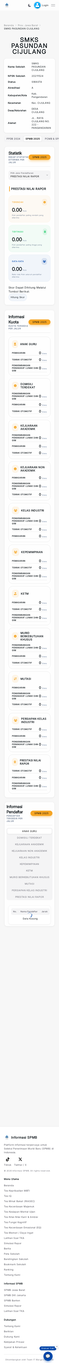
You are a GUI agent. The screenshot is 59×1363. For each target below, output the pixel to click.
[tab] (13, 138)
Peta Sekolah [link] (12, 1253)
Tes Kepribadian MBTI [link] (17, 1190)
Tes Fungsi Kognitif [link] (15, 1222)
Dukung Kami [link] (12, 1336)
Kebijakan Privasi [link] (14, 1341)
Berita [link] (7, 1248)
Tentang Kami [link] (12, 1274)
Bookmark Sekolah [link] (15, 1264)
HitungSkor (18, 297)
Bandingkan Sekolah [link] (16, 1259)
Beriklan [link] (8, 1331)
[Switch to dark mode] (29, 5)
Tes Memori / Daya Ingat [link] (18, 1232)
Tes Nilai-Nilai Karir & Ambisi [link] (21, 1217)
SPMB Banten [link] (12, 1300)
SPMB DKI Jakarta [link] (15, 1295)
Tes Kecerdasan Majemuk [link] (19, 1206)
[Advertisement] (29, 943)
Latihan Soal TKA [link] (14, 1238)
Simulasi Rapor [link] (12, 1243)
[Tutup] (57, 1346)
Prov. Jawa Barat (28, 25)
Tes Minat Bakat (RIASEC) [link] (19, 1201)
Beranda (9, 25)
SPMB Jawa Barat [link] (14, 1290)
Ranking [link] (9, 1269)
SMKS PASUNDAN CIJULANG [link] (21, 28)
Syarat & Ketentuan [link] (15, 1347)
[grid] (29, 95)
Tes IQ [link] (8, 1195)
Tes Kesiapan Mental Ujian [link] (19, 1211)
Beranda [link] (9, 1185)
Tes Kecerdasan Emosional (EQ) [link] (22, 1227)
